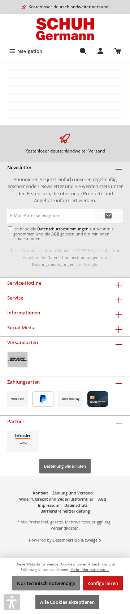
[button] (12, 602)
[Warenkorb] (117, 51)
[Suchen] (83, 51)
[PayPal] (43, 399)
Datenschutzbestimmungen (73, 257)
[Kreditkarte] (97, 399)
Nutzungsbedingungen (53, 264)
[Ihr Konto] (100, 51)
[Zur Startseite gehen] (65, 29)
